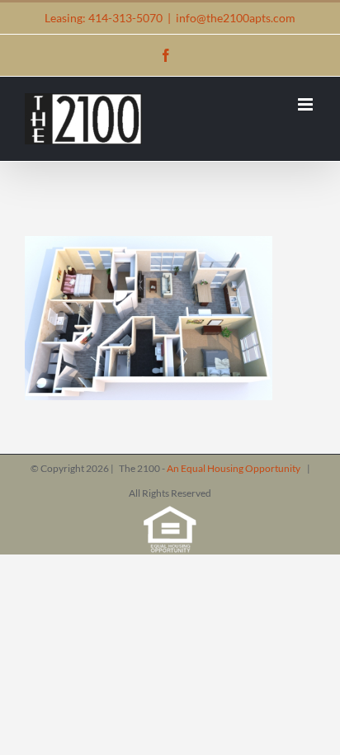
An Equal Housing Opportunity (234, 468)
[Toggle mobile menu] (306, 104)
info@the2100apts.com (235, 18)
